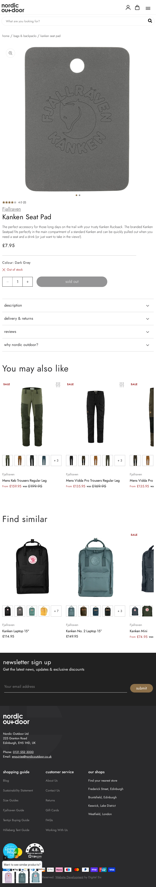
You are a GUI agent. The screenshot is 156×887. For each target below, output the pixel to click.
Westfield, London (100, 814)
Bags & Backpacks (25, 36)
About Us (51, 780)
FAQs (49, 820)
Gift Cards (52, 810)
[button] (137, 8)
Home (5, 36)
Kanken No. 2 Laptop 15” (84, 631)
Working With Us (57, 830)
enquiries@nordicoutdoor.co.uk (32, 756)
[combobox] (78, 21)
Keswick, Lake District (102, 805)
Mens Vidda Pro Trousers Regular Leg (93, 480)
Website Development (69, 877)
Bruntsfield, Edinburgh (102, 797)
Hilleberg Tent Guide (16, 830)
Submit (141, 688)
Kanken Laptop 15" (15, 631)
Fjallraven (11, 209)
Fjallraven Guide (13, 810)
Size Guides (10, 800)
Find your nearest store (102, 780)
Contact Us (53, 790)
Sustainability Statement (18, 790)
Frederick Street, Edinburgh (105, 789)
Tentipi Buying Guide (16, 820)
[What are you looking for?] (150, 21)
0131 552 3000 (23, 752)
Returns (50, 800)
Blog (6, 780)
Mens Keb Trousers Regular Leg (24, 480)
